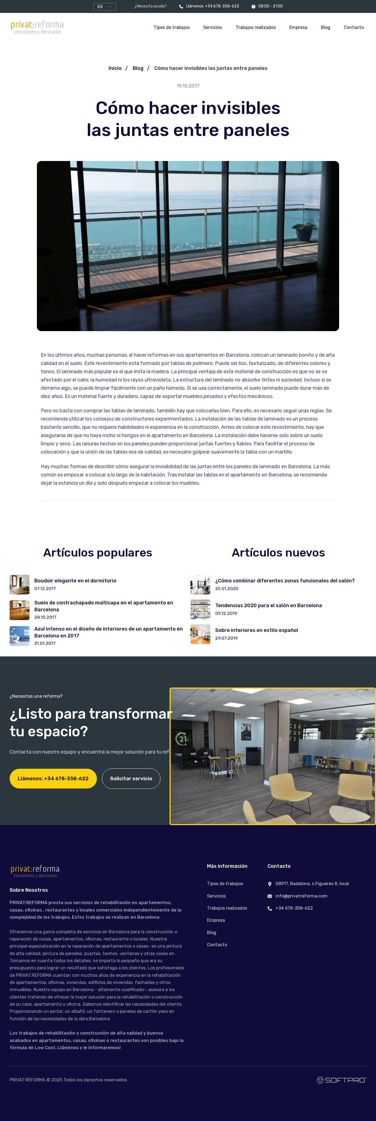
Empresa (298, 27)
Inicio (115, 68)
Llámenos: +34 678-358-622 (212, 6)
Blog (325, 27)
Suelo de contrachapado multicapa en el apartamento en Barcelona (103, 606)
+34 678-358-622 (293, 908)
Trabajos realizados (256, 27)
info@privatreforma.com (301, 896)
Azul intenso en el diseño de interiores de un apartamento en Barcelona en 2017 (108, 632)
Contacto (354, 27)
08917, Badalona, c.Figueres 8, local (311, 883)
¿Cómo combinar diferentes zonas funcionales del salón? (285, 581)
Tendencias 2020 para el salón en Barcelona (268, 605)
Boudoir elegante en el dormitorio (75, 581)
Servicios (212, 27)
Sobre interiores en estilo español (256, 630)
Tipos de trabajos (172, 27)
